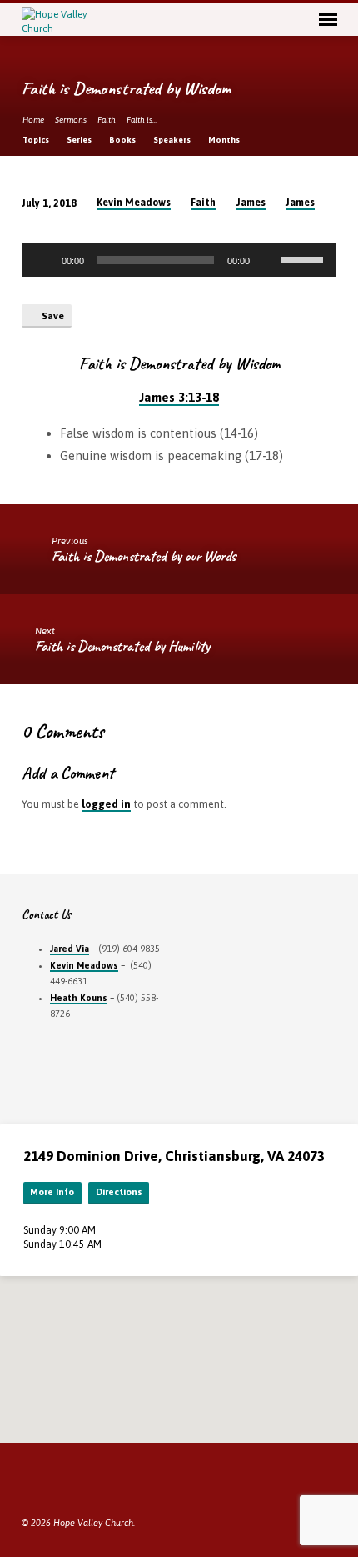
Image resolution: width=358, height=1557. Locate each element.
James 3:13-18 (179, 397)
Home (33, 119)
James (251, 202)
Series (80, 139)
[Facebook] (29, 1482)
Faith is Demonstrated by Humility (122, 646)
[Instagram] (89, 1482)
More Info (52, 1192)
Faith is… (142, 119)
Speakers (172, 139)
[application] (179, 260)
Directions (119, 1192)
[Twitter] (49, 1482)
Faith (106, 119)
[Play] (43, 260)
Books (123, 139)
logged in (106, 804)
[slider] (304, 258)
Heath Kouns (78, 998)
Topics (36, 139)
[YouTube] (69, 1482)
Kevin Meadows (134, 202)
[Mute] (268, 260)
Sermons (71, 119)
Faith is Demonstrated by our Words (144, 556)
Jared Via (69, 949)
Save (51, 316)
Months (224, 139)
